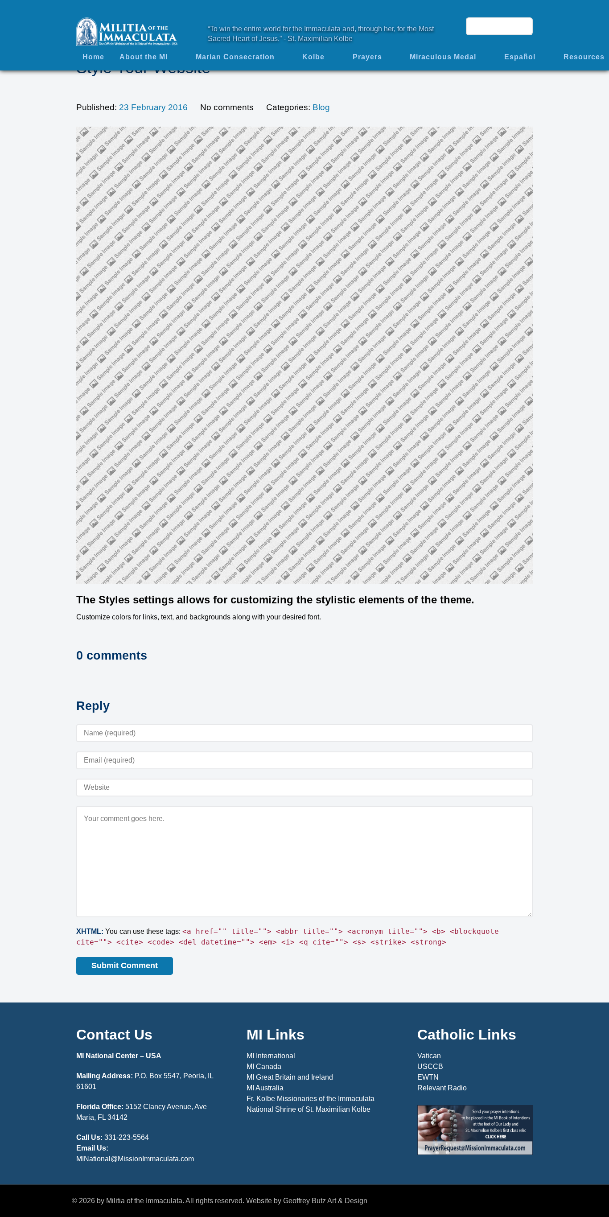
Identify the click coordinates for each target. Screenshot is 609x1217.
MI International (271, 1056)
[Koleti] (126, 31)
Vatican (429, 1056)
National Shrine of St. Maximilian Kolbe (308, 1109)
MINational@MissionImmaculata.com (135, 1159)
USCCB (430, 1066)
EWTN (428, 1077)
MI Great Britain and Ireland (290, 1077)
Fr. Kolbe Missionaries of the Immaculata (310, 1098)
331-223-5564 (126, 1137)
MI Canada (264, 1066)
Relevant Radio (442, 1088)
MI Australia (265, 1088)
